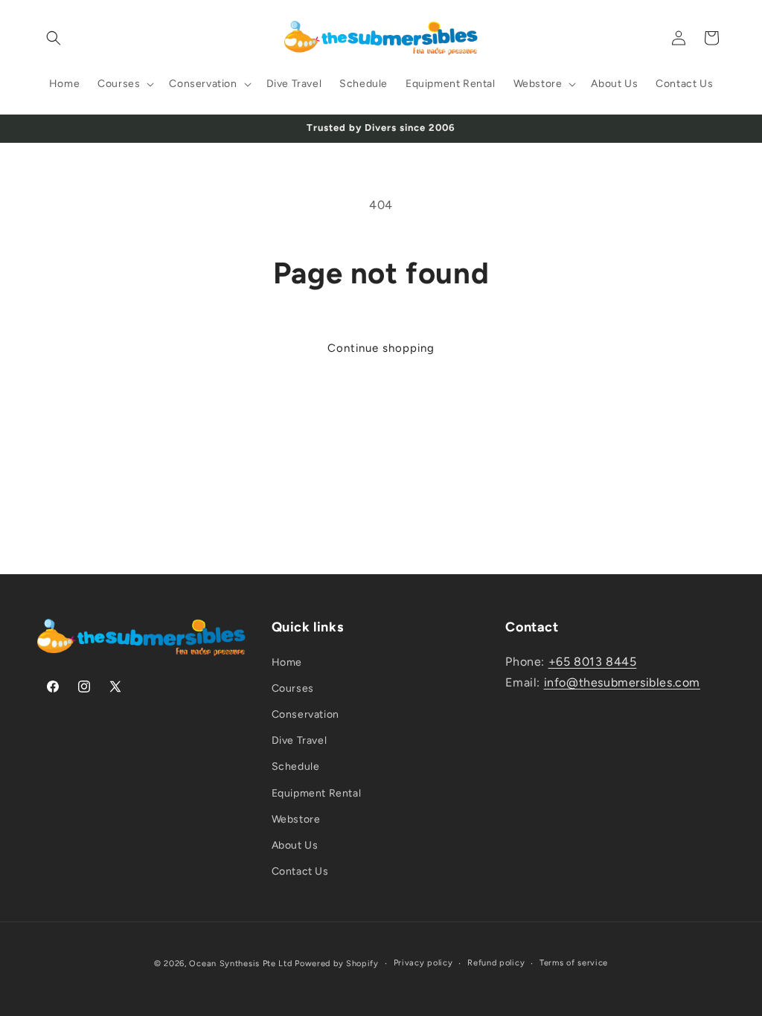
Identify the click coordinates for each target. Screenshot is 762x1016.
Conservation (305, 714)
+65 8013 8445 (592, 662)
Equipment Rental (317, 793)
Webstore (296, 819)
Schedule (296, 766)
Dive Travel (299, 740)
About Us (295, 845)
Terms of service (574, 963)
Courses (293, 688)
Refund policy (496, 963)
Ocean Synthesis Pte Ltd (240, 963)
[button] (53, 38)
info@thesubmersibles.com (622, 682)
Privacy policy (423, 963)
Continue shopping (381, 348)
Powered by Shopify (337, 963)
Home (287, 662)
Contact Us (300, 871)
